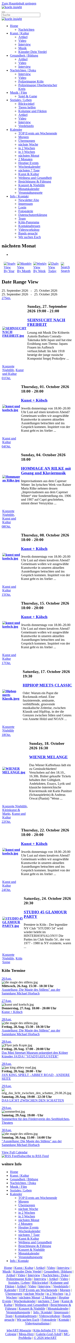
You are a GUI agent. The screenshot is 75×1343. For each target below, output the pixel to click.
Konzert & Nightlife (31, 185)
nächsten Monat (28, 155)
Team (22, 218)
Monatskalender (28, 189)
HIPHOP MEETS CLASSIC (47, 685)
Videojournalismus (37, 1323)
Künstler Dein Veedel (32, 52)
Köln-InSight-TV (44, 1330)
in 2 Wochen (26, 148)
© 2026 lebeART (45, 1338)
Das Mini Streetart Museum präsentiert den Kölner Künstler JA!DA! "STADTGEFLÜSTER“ (35, 1054)
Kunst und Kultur (13, 371)
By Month (24, 271)
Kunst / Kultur (19, 33)
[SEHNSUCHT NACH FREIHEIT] (14, 335)
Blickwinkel (26, 103)
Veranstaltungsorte (30, 192)
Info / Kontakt (19, 196)
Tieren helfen (27, 107)
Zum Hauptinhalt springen (19, 3)
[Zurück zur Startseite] (12, 7)
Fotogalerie (25, 211)
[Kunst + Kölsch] (11, 410)
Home (14, 26)
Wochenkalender (29, 166)
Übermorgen (26, 140)
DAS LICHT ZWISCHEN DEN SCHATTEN (33, 1100)
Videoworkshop (28, 229)
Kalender (16, 129)
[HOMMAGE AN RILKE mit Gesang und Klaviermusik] (11, 480)
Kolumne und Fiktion (32, 111)
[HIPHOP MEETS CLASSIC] (12, 698)
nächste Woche (28, 144)
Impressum (25, 203)
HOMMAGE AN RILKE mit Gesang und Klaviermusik (46, 470)
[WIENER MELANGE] (15, 772)
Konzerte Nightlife (8, 368)
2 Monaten (25, 159)
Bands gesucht (28, 233)
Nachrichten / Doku (23, 70)
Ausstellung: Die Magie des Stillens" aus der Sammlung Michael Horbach (31, 991)
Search (65, 271)
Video (22, 40)
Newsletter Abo (28, 200)
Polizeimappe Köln (31, 81)
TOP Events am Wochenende (37, 133)
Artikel (23, 37)
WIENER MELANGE (48, 757)
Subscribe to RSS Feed (33, 1156)
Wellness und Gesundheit (35, 178)
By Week (39, 271)
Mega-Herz (26, 1334)
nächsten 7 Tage (29, 170)
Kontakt (64, 1319)
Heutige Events (28, 163)
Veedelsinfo (26, 126)
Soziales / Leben (21, 100)
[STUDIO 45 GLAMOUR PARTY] (12, 926)
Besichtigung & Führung (34, 181)
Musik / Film (18, 92)
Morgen (23, 137)
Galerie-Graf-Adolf (48, 1334)
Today (52, 271)
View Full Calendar (15, 1152)
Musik (22, 48)
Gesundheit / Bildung (24, 55)
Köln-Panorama (28, 222)
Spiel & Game (27, 96)
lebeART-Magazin (19, 1330)
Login (22, 207)
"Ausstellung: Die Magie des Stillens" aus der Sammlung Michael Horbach (32, 1143)
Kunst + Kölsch (34, 400)
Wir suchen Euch (29, 237)
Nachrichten (26, 29)
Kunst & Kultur (28, 174)
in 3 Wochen (26, 152)
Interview (24, 44)
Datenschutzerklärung (32, 215)
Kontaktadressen (29, 226)
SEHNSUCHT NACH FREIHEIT (46, 322)
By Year (9, 271)
